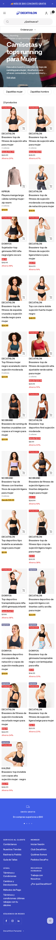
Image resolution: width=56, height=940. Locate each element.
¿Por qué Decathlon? (41, 884)
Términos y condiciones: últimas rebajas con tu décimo (14, 900)
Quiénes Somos (39, 854)
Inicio (5, 36)
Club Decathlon (38, 849)
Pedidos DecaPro (39, 859)
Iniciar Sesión (37, 844)
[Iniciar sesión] (46, 13)
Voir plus (11, 77)
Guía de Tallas (10, 859)
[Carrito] (51, 13)
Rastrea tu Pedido (12, 854)
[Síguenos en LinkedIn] (18, 921)
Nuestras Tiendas (12, 849)
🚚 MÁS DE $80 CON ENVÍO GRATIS (28, 3)
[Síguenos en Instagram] (12, 921)
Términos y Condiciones (9, 875)
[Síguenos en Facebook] (6, 921)
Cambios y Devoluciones (10, 883)
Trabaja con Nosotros (37, 877)
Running (14, 36)
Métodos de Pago (12, 890)
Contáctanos (10, 844)
